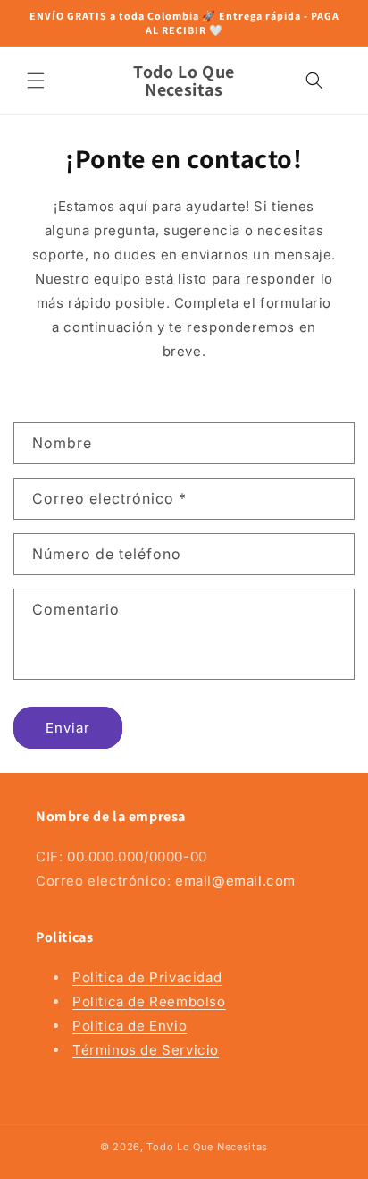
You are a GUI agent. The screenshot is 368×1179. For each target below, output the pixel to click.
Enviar (68, 727)
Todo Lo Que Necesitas (207, 1147)
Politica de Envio (129, 1025)
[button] (35, 80)
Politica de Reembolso (149, 1001)
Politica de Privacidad (147, 977)
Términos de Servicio (145, 1049)
